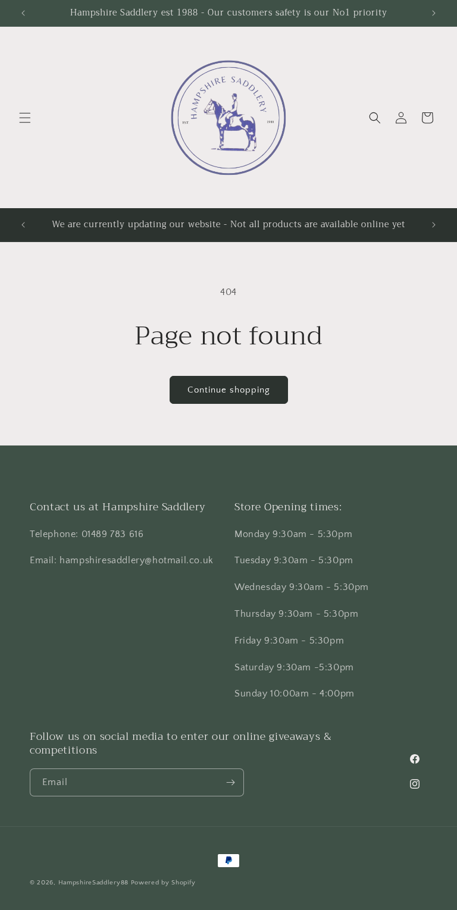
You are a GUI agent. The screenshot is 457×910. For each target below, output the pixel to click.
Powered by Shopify (163, 882)
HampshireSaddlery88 (93, 882)
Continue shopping (228, 390)
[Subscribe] (230, 782)
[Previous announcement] (23, 13)
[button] (25, 118)
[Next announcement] (434, 13)
